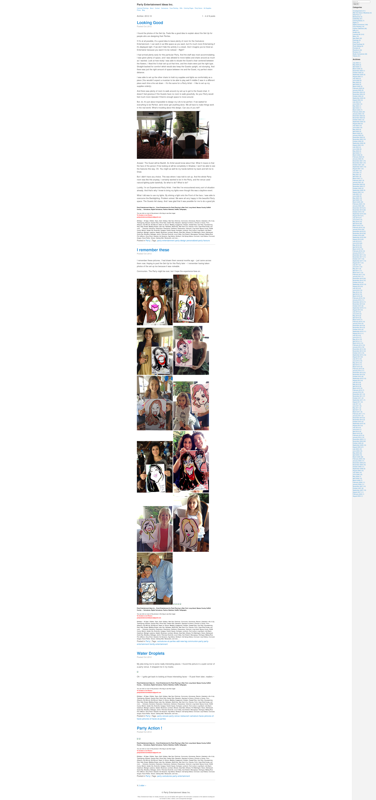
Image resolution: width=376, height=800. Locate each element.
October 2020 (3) (358, 188)
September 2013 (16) (359, 355)
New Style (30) (357, 38)
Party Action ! (149, 728)
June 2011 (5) (357, 406)
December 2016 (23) (359, 278)
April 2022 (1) (357, 153)
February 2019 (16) (359, 227)
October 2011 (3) (358, 398)
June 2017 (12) (357, 267)
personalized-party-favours (198, 240)
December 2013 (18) (359, 349)
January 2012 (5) (358, 392)
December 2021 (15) (359, 161)
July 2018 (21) (357, 241)
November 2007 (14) (359, 486)
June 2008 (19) (357, 474)
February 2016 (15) (359, 298)
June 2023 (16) (357, 127)
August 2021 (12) (358, 169)
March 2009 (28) (358, 457)
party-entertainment (165, 240)
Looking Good (150, 22)
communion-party (195, 641)
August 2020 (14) (358, 192)
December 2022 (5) (359, 137)
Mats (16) (356, 36)
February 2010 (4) (358, 435)
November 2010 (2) (359, 420)
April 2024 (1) (357, 108)
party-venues (163, 715)
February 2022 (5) (358, 157)
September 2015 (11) (359, 308)
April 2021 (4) (357, 176)
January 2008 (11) (358, 484)
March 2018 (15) (358, 249)
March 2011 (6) (357, 412)
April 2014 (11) (357, 341)
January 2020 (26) (358, 206)
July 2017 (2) (357, 265)
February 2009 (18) (359, 459)
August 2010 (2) (358, 425)
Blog (143, 10)
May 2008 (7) (357, 476)
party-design (180, 240)
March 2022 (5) (357, 155)
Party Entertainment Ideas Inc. (155, 4)
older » (143, 785)
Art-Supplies (207, 8)
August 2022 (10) (358, 145)
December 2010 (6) (359, 418)
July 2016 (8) (357, 288)
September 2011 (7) (359, 400)
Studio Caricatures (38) (360, 54)
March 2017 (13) (358, 272)
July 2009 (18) (357, 449)
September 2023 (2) (359, 122)
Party (148, 240)
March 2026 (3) (357, 69)
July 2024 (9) (357, 102)
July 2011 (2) (357, 404)
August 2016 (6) (358, 286)
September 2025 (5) (359, 74)
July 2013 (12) (357, 359)
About (152, 8)
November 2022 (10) (359, 139)
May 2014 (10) (357, 339)
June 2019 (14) (357, 220)
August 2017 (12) (358, 263)
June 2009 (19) (357, 451)
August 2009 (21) (358, 447)
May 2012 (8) (357, 384)
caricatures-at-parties (166, 641)
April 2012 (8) (357, 386)
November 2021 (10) (359, 163)
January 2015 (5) (358, 323)
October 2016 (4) (358, 282)
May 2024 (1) (357, 106)
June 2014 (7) (357, 337)
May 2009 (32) (357, 453)
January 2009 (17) (358, 461)
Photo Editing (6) (358, 46)
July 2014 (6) (357, 335)
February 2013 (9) (358, 369)
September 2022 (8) (359, 143)
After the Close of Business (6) (362, 13)
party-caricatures (164, 776)
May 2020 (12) (357, 198)
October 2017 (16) (358, 259)
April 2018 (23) (357, 247)
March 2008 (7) (357, 480)
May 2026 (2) (357, 65)
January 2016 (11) (358, 300)
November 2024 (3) (359, 94)
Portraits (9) (356, 48)
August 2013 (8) (358, 357)
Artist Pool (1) (357, 15)
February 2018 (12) (359, 251)
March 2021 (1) (357, 178)
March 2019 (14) (358, 225)
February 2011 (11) (359, 414)
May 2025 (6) (357, 82)
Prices (139, 10)
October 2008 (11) (358, 467)
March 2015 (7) (357, 320)
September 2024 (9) (359, 98)
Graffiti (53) (356, 32)
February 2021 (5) (358, 180)
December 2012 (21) (359, 372)
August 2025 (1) (358, 76)
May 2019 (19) (357, 222)
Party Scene (198, 8)
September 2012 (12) (359, 378)
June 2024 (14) (357, 104)
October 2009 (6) (358, 443)
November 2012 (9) (359, 374)
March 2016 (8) (357, 296)
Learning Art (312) (358, 34)
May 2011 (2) (357, 408)
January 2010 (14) (358, 437)
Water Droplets (150, 653)
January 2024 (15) (358, 114)
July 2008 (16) (357, 472)
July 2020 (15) (357, 194)
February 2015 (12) (359, 322)
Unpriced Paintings (143, 8)
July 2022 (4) (357, 147)
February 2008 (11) (359, 482)
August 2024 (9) (358, 100)
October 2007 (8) (358, 488)
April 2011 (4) (357, 410)
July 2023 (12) (357, 125)
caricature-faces (197, 715)
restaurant (184, 715)
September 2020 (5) (359, 190)
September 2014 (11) (359, 331)
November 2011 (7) (359, 396)
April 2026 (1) (357, 67)
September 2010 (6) (359, 423)
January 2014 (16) (358, 347)
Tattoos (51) (356, 56)
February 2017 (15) (359, 274)
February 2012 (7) (358, 390)
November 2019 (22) (359, 210)
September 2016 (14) (359, 284)
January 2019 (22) (358, 229)
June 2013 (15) (357, 361)
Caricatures (164, 8)
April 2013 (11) (357, 365)
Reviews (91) (357, 52)
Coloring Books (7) (358, 21)
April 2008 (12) (357, 478)
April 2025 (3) (357, 84)
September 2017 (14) (359, 261)
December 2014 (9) (359, 325)
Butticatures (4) (357, 17)
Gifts (181, 8)
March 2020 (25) (358, 202)
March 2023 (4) (357, 133)
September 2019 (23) (359, 214)
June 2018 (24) (357, 243)
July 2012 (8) (357, 382)
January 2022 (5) (358, 159)
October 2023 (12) (358, 120)
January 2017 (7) (358, 276)
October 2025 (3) (358, 73)
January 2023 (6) (358, 135)
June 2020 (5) (357, 196)
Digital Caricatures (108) (360, 24)
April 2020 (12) (357, 200)
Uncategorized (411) (359, 11)
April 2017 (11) (357, 271)
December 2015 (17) (359, 302)
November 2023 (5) (359, 118)
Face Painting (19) (358, 26)
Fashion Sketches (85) (360, 28)
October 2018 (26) (358, 235)
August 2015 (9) (358, 310)
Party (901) (356, 42)
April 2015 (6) (357, 318)
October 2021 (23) (358, 165)
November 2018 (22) (359, 233)
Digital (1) (356, 23)
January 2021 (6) (358, 182)
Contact (157, 8)
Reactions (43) (357, 50)
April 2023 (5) (357, 131)
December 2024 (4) (359, 92)
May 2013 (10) (357, 363)
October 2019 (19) (358, 212)
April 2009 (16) (357, 455)
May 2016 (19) (357, 292)
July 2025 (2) (357, 78)
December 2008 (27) (359, 463)
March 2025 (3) (357, 86)
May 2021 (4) (357, 174)
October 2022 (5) (358, 141)
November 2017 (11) (359, 257)
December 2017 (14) (359, 255)
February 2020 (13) (359, 204)
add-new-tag (181, 641)
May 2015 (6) (357, 316)
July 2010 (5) (357, 427)
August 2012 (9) (358, 380)
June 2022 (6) (357, 149)
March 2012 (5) (357, 388)
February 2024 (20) (359, 112)
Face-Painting (174, 8)
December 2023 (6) (359, 116)
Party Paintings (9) (358, 44)
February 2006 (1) (358, 494)
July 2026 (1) (357, 63)
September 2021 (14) (359, 167)
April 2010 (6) (357, 431)
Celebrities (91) (357, 19)
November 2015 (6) (359, 304)
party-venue (174, 715)
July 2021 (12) (357, 171)
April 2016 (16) (357, 294)
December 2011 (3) (359, 394)
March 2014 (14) (358, 343)
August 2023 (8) (358, 123)
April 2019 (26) (357, 223)
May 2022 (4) (357, 151)
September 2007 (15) (359, 490)
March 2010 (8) (357, 433)
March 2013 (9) (357, 367)
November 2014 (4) (359, 327)
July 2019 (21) (357, 218)
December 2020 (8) (359, 184)
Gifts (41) (356, 30)
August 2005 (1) (358, 496)
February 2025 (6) (358, 88)
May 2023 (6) (357, 129)
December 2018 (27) (359, 231)
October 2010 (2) (358, 421)
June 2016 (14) (357, 290)
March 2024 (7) (357, 110)
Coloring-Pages (188, 8)
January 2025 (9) (358, 90)
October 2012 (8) (358, 376)
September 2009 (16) (359, 445)
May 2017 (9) (357, 269)
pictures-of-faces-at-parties (154, 718)
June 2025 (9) (357, 80)
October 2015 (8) (358, 306)
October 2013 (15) (358, 353)
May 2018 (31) (357, 245)
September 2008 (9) (359, 469)
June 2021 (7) (357, 173)
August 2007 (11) (358, 492)
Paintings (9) (357, 40)
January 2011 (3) (358, 416)
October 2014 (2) (358, 329)
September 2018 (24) (359, 237)
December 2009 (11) (359, 439)
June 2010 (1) (357, 429)
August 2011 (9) (358, 402)
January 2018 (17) (358, 253)
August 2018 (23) (358, 239)
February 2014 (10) (359, 345)
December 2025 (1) (359, 71)
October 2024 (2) (358, 96)
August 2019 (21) (358, 216)
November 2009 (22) (359, 441)
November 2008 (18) (359, 465)
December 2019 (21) (359, 208)
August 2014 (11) (358, 333)
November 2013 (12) (359, 351)
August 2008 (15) (358, 471)
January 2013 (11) (358, 371)
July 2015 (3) (357, 312)
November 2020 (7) (359, 186)
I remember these (153, 249)
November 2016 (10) (359, 280)
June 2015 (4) (357, 314)
